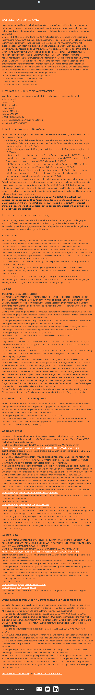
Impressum (74, 689)
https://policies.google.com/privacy (19, 587)
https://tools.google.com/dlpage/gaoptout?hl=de (25, 504)
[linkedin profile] (56, 691)
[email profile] (39, 691)
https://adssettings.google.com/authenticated (24, 584)
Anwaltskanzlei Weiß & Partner (48, 673)
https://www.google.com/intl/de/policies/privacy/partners (30, 492)
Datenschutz (83, 689)
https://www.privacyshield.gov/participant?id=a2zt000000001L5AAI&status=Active (40, 448)
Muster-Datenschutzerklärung (16, 673)
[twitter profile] (47, 691)
